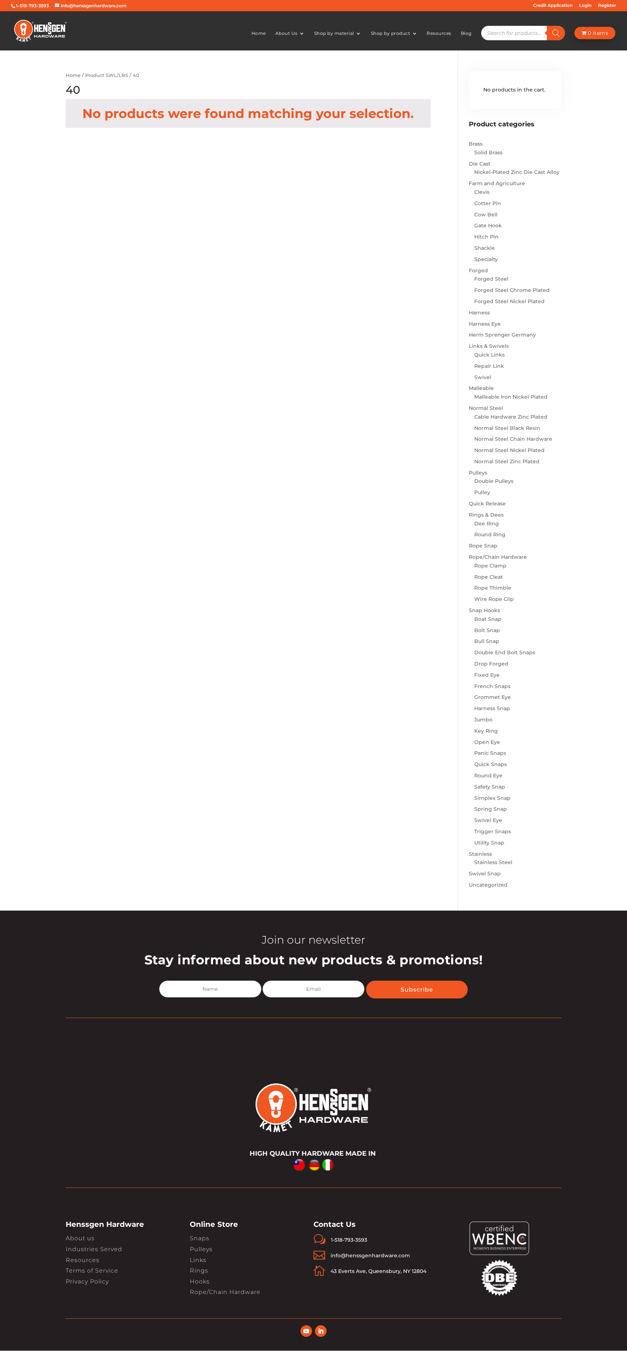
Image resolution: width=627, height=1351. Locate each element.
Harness (479, 312)
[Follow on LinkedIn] (321, 1331)
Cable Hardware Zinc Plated (511, 417)
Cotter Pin (487, 203)
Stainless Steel (493, 862)
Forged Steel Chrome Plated (512, 290)
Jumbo (483, 719)
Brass (476, 144)
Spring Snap (490, 809)
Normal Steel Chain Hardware (513, 439)
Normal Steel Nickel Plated (509, 450)
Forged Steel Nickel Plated (509, 301)
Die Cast (480, 163)
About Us (286, 33)
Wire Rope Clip (494, 599)
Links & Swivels (489, 346)
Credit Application (553, 5)
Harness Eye (485, 324)
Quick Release (487, 503)
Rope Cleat (488, 577)
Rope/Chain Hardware (498, 557)
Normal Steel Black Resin (507, 428)
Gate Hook (488, 225)
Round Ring (489, 534)
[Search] (556, 33)
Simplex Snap (492, 798)
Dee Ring (486, 523)
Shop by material (334, 33)
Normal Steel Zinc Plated (507, 461)
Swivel (482, 377)
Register (607, 5)
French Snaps (492, 686)
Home (258, 33)
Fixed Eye (487, 675)
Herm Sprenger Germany (502, 334)
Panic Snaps (490, 753)
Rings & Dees (486, 515)
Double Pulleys (493, 481)
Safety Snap (489, 787)
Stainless (480, 854)
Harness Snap (492, 708)
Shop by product (390, 33)
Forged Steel (491, 279)
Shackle (484, 248)
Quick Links (489, 354)
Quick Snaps (490, 764)
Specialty (486, 259)
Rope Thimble (492, 588)
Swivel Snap (485, 873)
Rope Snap (483, 545)
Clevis (481, 192)
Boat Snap (487, 619)
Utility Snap (489, 842)
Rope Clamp (490, 565)
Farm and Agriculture (497, 183)
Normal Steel (486, 408)
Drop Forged (491, 663)
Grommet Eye (492, 697)
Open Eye (487, 742)
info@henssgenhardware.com (370, 1255)
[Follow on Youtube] (306, 1331)
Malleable (481, 388)
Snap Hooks (484, 610)
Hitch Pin (486, 236)
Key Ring (486, 731)
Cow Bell (485, 214)
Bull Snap (486, 641)
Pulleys (478, 472)
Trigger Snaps (492, 831)
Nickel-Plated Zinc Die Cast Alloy (517, 172)
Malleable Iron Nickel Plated (511, 397)
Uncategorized (488, 885)
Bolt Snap (487, 630)
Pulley (482, 492)
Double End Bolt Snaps (504, 652)
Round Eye (488, 775)
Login (585, 5)
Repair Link (489, 366)
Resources (439, 33)
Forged (478, 270)
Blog (466, 33)
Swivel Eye (488, 820)
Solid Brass (488, 152)
